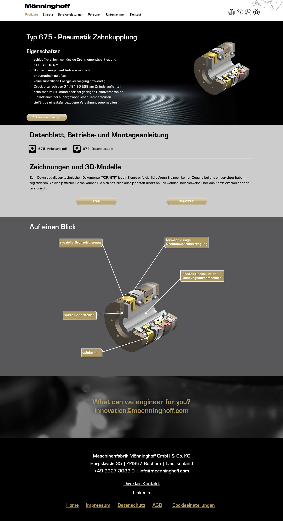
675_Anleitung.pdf (52, 149)
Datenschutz (131, 505)
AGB (157, 505)
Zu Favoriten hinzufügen (46, 117)
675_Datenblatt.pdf (98, 149)
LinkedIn (141, 492)
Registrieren (186, 201)
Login (96, 201)
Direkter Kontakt (141, 483)
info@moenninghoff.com (164, 471)
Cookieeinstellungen (193, 505)
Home (72, 505)
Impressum (98, 505)
